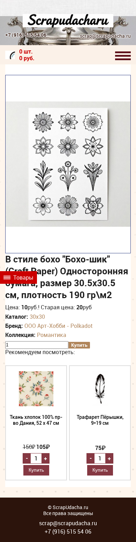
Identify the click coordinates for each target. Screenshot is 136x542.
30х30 (37, 317)
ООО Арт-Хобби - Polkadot (58, 326)
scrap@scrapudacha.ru (105, 36)
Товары (22, 277)
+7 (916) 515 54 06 (25, 34)
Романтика (51, 335)
